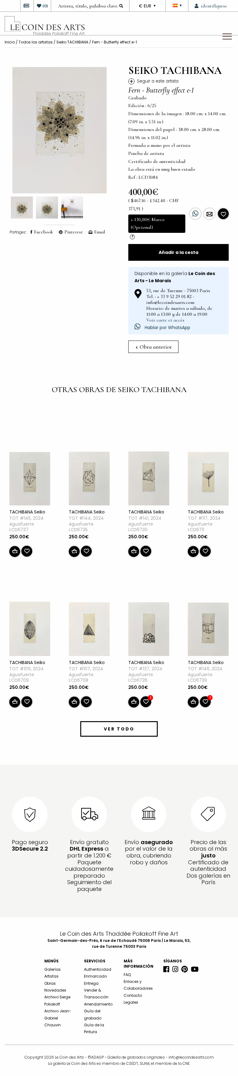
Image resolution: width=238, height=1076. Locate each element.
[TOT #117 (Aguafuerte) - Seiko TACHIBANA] (208, 480)
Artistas (51, 976)
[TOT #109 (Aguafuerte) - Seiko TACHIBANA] (29, 630)
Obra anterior (155, 346)
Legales (131, 1002)
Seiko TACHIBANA (72, 42)
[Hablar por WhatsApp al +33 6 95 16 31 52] (195, 213)
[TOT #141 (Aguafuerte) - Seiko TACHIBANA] (148, 480)
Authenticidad (97, 969)
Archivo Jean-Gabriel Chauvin (57, 1018)
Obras (50, 983)
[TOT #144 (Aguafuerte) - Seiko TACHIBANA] (89, 480)
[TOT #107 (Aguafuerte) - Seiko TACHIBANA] (89, 630)
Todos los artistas (36, 42)
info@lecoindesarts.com (191, 1057)
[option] (59, 130)
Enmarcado (95, 976)
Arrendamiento (98, 1004)
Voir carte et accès (165, 320)
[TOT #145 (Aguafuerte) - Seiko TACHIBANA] (29, 480)
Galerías (52, 969)
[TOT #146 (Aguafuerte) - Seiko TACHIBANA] (208, 630)
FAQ (127, 974)
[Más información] (209, 213)
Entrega (91, 983)
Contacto (133, 995)
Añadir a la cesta (178, 252)
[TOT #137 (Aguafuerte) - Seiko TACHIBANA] (148, 630)
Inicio (10, 42)
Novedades (55, 990)
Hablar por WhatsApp (166, 327)
